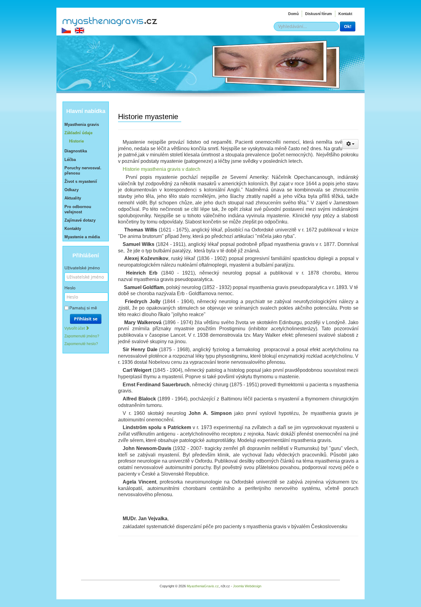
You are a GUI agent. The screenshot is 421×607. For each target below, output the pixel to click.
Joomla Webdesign (247, 586)
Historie (76, 141)
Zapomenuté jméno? (81, 336)
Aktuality (72, 198)
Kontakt (345, 14)
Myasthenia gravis (81, 124)
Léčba (70, 159)
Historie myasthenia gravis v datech (161, 169)
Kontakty (72, 228)
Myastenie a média (82, 237)
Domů (293, 14)
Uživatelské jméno (82, 267)
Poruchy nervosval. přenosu (82, 170)
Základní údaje (78, 133)
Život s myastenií (80, 181)
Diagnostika (75, 151)
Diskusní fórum (318, 14)
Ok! (347, 26)
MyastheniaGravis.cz (109, 20)
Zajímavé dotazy (80, 220)
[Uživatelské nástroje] (350, 144)
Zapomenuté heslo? (81, 344)
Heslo (70, 287)
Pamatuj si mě (83, 307)
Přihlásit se (85, 319)
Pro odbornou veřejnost (77, 209)
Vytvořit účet (75, 328)
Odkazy (71, 189)
